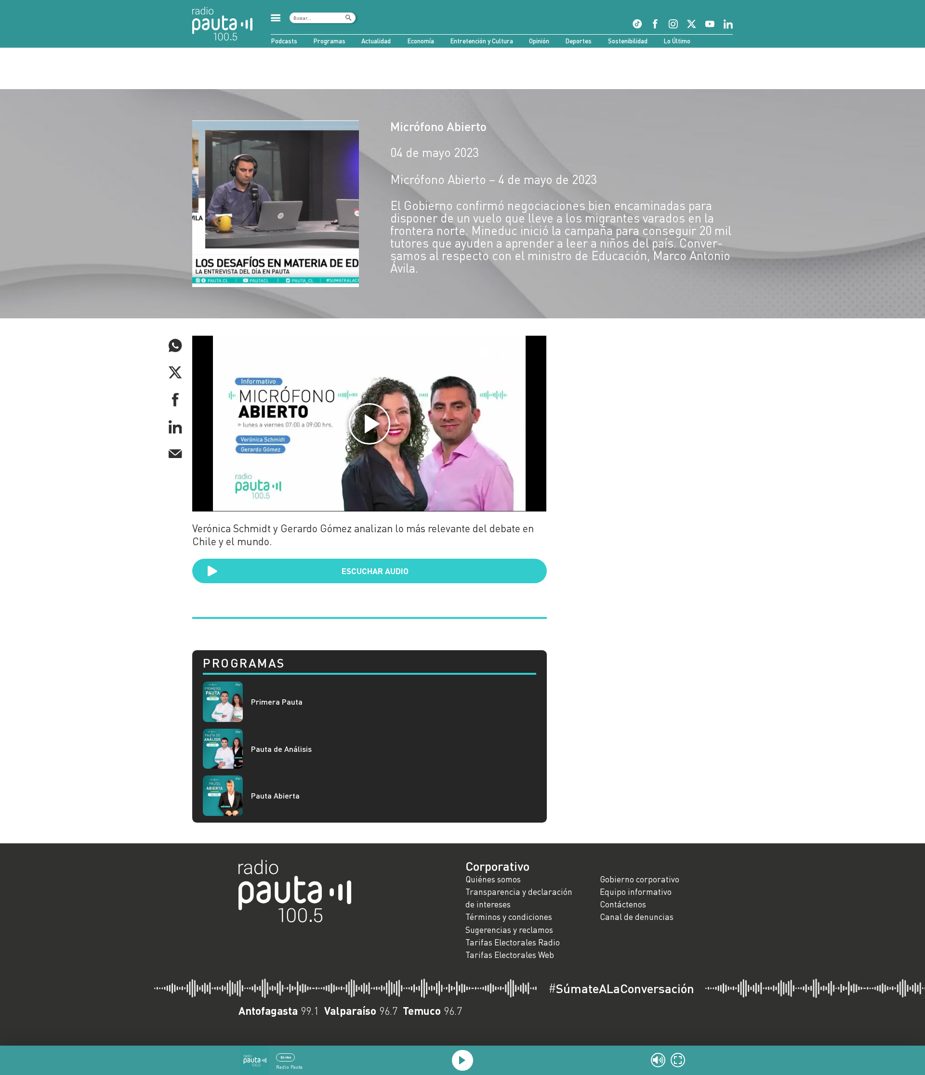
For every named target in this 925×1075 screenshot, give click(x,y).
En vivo (285, 1057)
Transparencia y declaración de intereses (518, 898)
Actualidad (376, 41)
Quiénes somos (493, 879)
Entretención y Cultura (481, 41)
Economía (420, 41)
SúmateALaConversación (621, 988)
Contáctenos (623, 904)
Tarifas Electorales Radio (512, 942)
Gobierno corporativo (639, 879)
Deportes (578, 41)
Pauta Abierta (275, 795)
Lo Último (676, 41)
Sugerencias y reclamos (509, 930)
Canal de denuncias (637, 917)
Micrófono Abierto (438, 126)
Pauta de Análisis (281, 748)
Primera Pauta (277, 701)
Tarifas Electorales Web (509, 955)
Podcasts (284, 41)
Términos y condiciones (508, 917)
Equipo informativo (636, 892)
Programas (329, 41)
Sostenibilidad (628, 41)
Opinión (539, 41)
